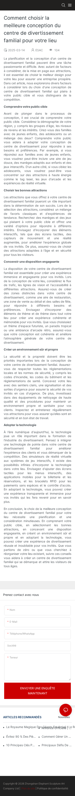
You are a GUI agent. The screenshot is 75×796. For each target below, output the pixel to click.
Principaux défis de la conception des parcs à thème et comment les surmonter (57, 745)
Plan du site (28, 788)
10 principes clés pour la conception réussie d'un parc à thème (21, 745)
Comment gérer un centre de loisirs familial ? (57, 736)
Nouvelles (64, 717)
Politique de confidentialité (52, 788)
